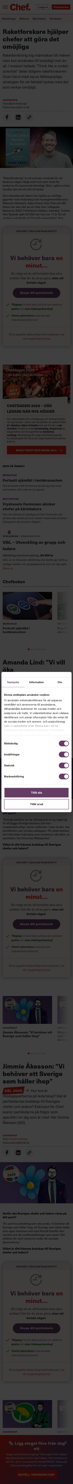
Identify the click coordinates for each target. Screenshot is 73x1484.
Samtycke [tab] (13, 682)
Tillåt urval (36, 804)
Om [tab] (60, 682)
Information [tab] (36, 682)
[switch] (64, 754)
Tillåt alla (36, 792)
